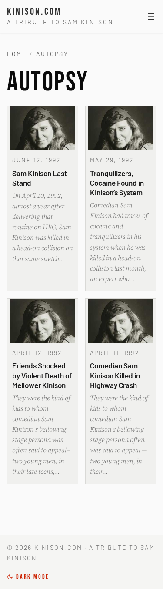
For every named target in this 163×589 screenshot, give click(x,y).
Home (17, 53)
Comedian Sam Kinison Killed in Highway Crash (115, 375)
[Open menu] (151, 16)
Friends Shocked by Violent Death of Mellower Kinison (42, 375)
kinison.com (34, 12)
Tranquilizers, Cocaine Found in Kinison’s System (117, 183)
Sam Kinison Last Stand (39, 178)
